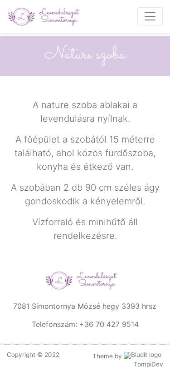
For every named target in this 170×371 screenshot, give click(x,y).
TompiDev (148, 364)
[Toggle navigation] (150, 16)
